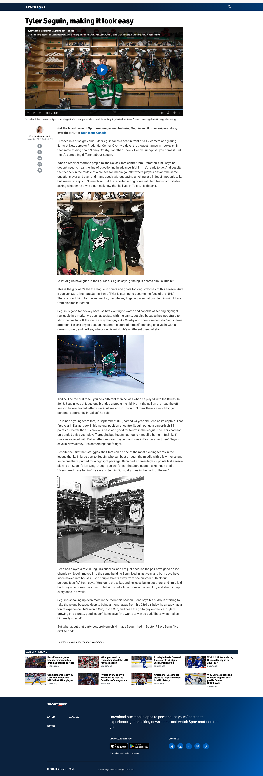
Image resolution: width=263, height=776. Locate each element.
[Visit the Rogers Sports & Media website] (61, 769)
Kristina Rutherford (39, 136)
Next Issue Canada (94, 133)
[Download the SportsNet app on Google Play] (139, 745)
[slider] (104, 109)
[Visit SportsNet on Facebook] (189, 745)
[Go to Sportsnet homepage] (36, 7)
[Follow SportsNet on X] (172, 745)
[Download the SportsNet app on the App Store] (119, 745)
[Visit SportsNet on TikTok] (206, 745)
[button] (229, 7)
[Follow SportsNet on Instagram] (197, 745)
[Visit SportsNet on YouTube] (180, 745)
